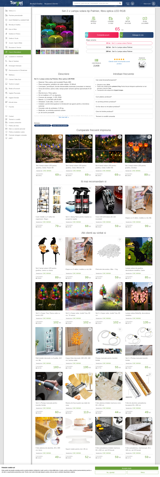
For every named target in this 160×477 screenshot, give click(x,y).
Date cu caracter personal (16, 129)
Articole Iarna (12, 102)
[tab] (123, 80)
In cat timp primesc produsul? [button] (106, 102)
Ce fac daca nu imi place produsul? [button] (108, 106)
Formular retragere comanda (17, 135)
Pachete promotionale (15, 15)
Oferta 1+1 (12, 11)
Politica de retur (13, 126)
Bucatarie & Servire (51, 4)
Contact (11, 116)
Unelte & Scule (13, 38)
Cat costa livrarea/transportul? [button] (106, 80)
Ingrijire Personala (14, 93)
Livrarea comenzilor (14, 122)
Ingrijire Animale (13, 98)
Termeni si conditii (14, 119)
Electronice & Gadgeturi (18, 20)
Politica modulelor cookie (16, 132)
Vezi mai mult (63, 117)
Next (82, 32)
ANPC (10, 138)
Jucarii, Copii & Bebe (15, 43)
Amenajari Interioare (14, 66)
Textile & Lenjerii (13, 84)
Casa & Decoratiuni (14, 52)
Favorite (11, 107)
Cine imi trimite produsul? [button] (104, 111)
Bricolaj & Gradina (36, 4)
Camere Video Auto (14, 79)
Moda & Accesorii (14, 88)
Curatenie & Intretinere (15, 56)
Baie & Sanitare (13, 61)
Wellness (11, 75)
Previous (32, 32)
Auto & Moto (12, 29)
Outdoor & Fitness (14, 34)
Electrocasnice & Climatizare (17, 70)
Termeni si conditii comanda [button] (105, 116)
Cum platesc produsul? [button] (104, 97)
